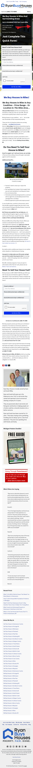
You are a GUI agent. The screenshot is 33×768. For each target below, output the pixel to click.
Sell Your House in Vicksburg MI (12, 636)
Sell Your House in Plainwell (11, 631)
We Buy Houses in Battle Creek (11, 696)
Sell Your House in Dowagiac (11, 666)
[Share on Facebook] (6, 365)
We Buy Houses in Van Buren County (13, 686)
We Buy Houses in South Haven (11, 693)
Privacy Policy (23, 724)
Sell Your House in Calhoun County (12, 654)
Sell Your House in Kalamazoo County (13, 624)
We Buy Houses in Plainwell (11, 681)
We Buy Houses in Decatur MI (11, 713)
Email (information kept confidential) (12, 71)
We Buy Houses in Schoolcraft (11, 691)
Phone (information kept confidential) (12, 65)
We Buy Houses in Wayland (10, 705)
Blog (29, 724)
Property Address (7, 60)
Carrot (25, 766)
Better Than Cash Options (9, 266)
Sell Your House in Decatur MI (11, 663)
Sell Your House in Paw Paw (11, 634)
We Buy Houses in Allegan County (12, 698)
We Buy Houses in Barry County (12, 703)
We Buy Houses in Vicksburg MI (11, 683)
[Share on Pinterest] (3, 365)
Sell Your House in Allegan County (12, 641)
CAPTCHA (4, 77)
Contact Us (16, 724)
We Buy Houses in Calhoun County (12, 701)
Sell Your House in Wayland (10, 668)
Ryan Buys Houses (16, 757)
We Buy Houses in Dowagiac (11, 708)
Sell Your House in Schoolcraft (11, 649)
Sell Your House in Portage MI (11, 626)
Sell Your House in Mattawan (11, 629)
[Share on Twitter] (9, 365)
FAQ (3, 724)
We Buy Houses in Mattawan (11, 676)
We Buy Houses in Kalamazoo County (13, 671)
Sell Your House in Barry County (12, 656)
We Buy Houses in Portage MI (11, 673)
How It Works (26, 722)
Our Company (23, 1)
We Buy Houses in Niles (10, 710)
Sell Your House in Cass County (11, 659)
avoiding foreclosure (14, 124)
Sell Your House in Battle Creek (12, 651)
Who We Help (19, 722)
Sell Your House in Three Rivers (12, 644)
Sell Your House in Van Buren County (13, 639)
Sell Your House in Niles (10, 661)
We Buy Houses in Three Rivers (11, 688)
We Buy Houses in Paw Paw (10, 678)
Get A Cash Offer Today (12, 1)
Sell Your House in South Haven (12, 646)
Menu (29, 12)
